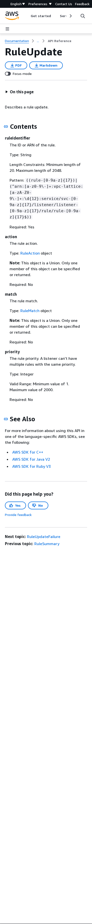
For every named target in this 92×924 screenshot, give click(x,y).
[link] (59, 40)
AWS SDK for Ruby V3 (31, 466)
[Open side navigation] (7, 29)
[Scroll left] (27, 16)
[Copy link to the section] (6, 126)
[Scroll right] (70, 16)
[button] (19, 91)
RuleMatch (29, 310)
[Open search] (82, 16)
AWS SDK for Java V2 (31, 459)
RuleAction (30, 253)
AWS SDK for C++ (27, 452)
